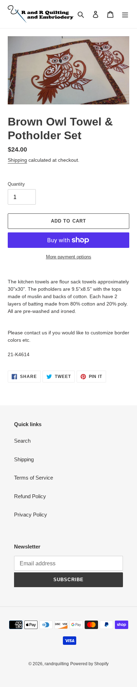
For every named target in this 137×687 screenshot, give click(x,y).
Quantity (16, 184)
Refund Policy (30, 496)
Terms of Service (33, 478)
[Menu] (125, 14)
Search (22, 441)
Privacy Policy (30, 515)
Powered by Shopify (89, 663)
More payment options (68, 256)
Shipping (17, 160)
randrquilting (57, 663)
